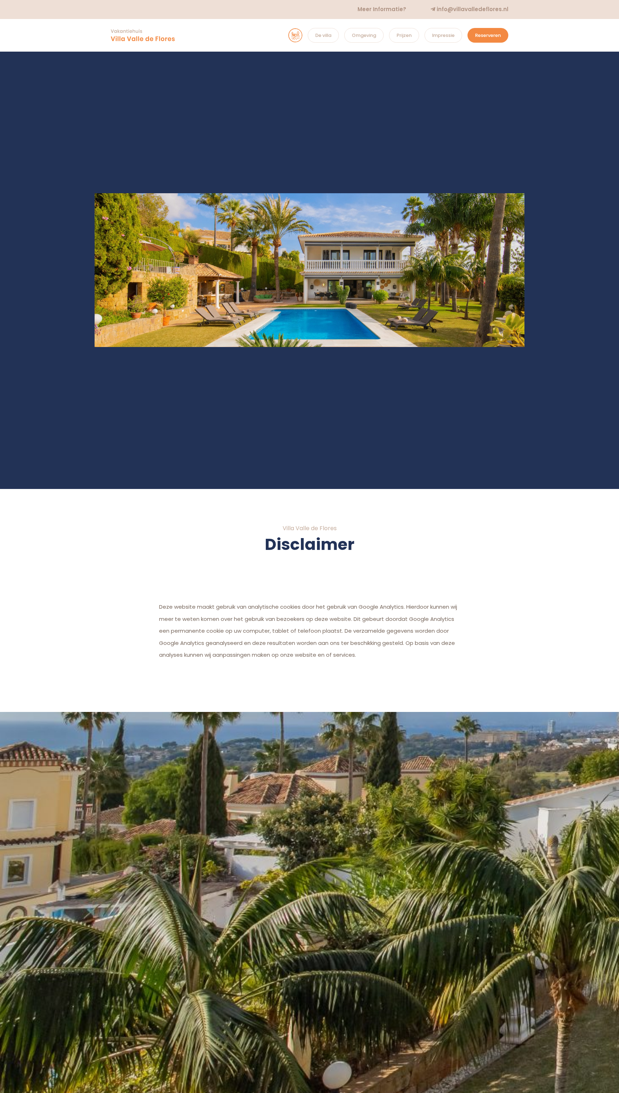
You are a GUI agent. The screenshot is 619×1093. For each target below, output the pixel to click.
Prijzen (404, 35)
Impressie (443, 35)
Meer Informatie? (382, 9)
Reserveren (488, 35)
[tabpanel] (309, 270)
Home (288, 35)
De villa (323, 35)
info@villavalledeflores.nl (471, 9)
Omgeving (364, 35)
